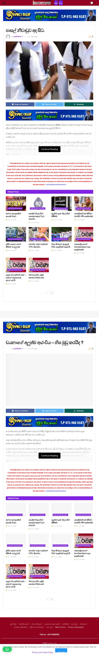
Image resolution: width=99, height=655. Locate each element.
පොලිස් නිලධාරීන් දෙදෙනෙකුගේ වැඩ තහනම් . (36, 216)
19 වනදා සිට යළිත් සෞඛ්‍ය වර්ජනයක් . (36, 276)
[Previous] (47, 293)
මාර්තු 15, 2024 (34, 250)
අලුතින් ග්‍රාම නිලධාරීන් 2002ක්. (60, 215)
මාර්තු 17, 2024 (11, 220)
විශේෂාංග (83, 624)
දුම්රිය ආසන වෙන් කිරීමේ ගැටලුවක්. (13, 245)
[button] (7, 649)
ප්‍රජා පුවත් (15, 154)
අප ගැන (50, 627)
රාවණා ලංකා (52, 643)
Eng (56, 3)
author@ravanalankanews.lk (56, 184)
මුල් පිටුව (13, 624)
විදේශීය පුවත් (24, 624)
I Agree (61, 651)
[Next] (52, 293)
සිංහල (61, 3)
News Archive (60, 627)
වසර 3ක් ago (32, 36)
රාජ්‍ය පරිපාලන (36, 624)
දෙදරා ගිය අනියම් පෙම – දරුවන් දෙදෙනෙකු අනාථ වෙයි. (16, 277)
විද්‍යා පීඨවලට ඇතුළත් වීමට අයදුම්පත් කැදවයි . (61, 245)
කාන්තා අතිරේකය (20, 627)
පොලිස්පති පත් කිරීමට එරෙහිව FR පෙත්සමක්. (83, 215)
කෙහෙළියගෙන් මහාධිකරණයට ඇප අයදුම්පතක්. (82, 247)
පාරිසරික (65, 624)
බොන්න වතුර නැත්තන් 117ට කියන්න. (38, 245)
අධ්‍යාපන (74, 624)
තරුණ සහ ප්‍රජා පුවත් (52, 624)
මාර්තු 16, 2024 (34, 222)
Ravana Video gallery (76, 627)
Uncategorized (15, 208)
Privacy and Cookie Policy (42, 652)
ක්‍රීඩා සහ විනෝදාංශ (37, 627)
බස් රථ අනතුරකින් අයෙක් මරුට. (13, 215)
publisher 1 (18, 36)
